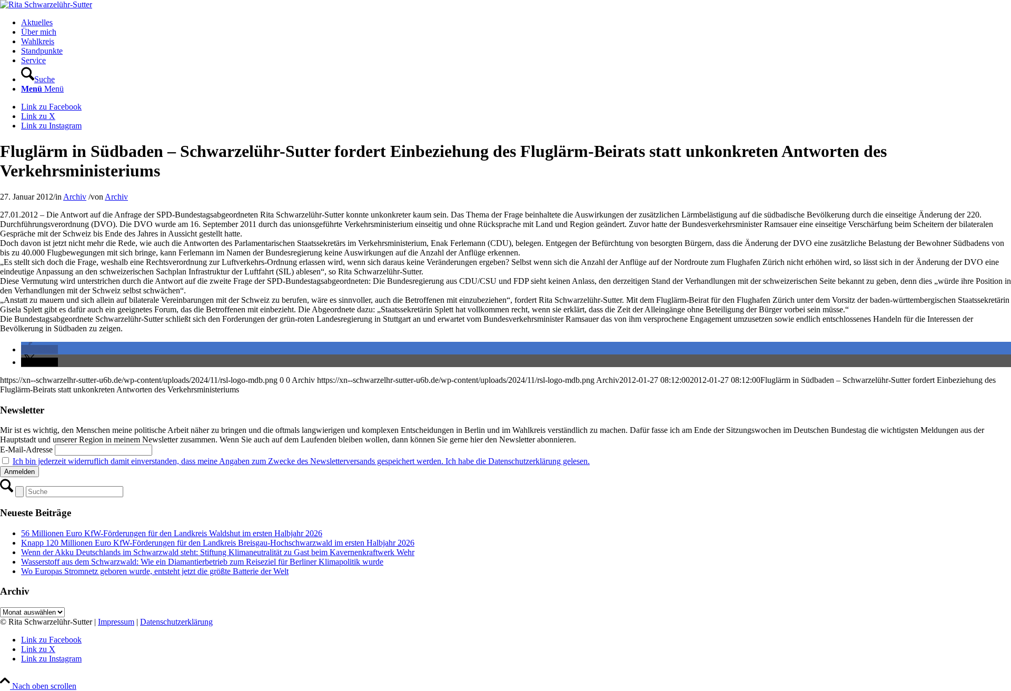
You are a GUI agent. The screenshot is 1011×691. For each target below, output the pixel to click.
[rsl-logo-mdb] (46, 4)
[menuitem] (516, 22)
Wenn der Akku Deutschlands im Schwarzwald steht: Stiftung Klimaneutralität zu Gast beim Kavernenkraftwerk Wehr (217, 552)
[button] (39, 349)
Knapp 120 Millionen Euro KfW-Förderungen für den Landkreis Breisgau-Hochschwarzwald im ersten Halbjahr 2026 (217, 542)
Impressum (116, 621)
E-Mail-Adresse (26, 449)
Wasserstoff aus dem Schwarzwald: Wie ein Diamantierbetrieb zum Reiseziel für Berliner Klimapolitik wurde (202, 561)
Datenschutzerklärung (176, 621)
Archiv (74, 196)
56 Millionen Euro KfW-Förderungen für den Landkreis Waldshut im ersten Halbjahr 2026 (171, 533)
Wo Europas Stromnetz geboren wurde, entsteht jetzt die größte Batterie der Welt (155, 571)
